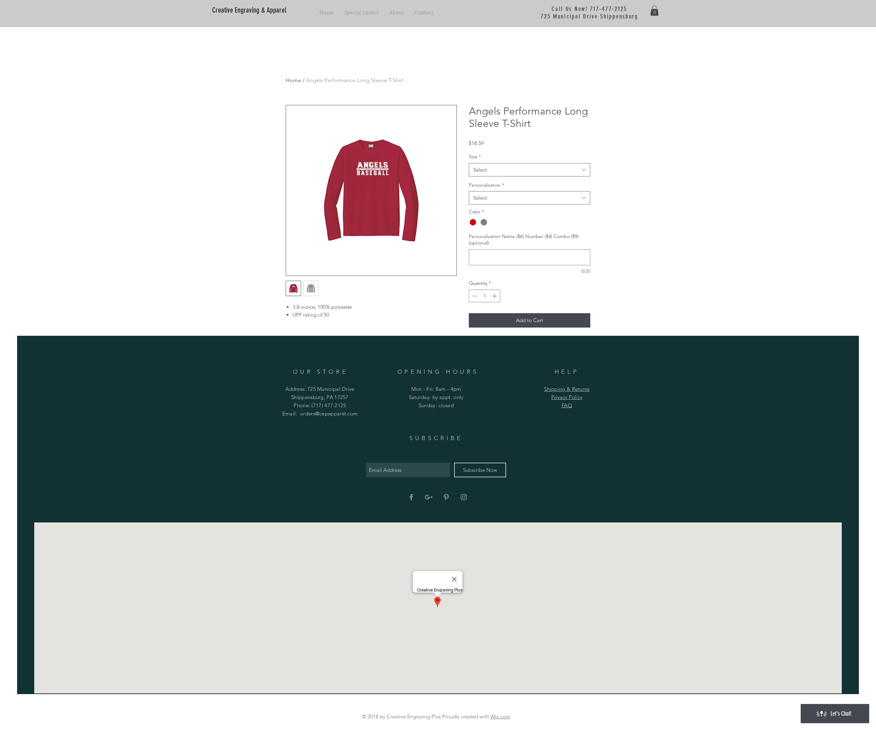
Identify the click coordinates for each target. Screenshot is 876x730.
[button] (654, 10)
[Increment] (495, 296)
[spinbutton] (484, 296)
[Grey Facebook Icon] (411, 497)
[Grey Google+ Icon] (429, 497)
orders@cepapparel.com (329, 413)
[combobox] (529, 169)
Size (475, 157)
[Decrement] (474, 296)
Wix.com (500, 716)
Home (293, 80)
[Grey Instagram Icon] (464, 497)
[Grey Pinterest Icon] (446, 497)
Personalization (486, 185)
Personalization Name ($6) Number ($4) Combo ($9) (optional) (524, 239)
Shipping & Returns (566, 389)
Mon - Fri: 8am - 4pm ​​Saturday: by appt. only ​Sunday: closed (436, 397)
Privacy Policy (566, 397)
